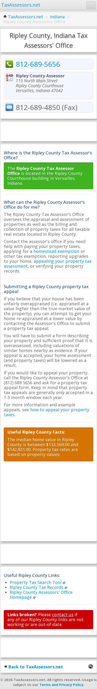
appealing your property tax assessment (47, 263)
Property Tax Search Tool (36, 582)
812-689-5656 (38, 64)
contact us (62, 614)
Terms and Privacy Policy (61, 684)
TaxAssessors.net (25, 17)
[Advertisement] (48, 131)
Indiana (57, 17)
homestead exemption (56, 251)
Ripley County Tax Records (37, 587)
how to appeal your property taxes (46, 412)
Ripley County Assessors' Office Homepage (41, 594)
